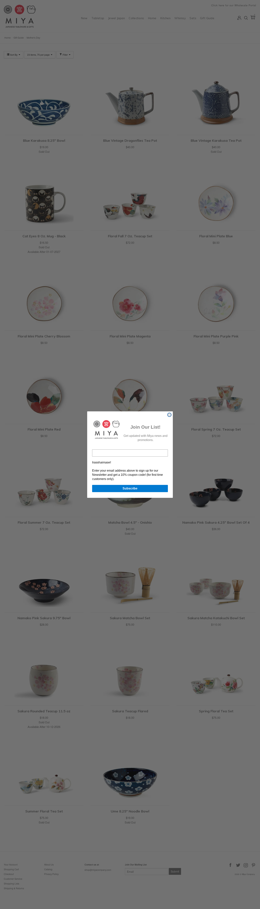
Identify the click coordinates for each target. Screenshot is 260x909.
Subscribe (130, 488)
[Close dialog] (169, 415)
